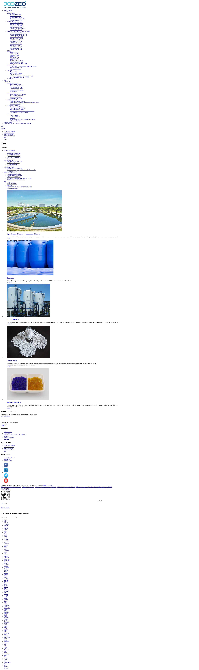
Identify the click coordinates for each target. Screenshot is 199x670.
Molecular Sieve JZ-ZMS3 (16, 23)
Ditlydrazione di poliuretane (17, 85)
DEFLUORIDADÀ (15, 116)
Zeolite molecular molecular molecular (66, 487)
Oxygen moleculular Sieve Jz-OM (18, 34)
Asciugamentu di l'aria (12, 83)
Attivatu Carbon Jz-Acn (16, 67)
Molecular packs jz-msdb (16, 49)
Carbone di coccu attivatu (28, 487)
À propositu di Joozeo (9, 123)
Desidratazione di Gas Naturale (17, 108)
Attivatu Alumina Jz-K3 (16, 17)
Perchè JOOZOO (8, 10)
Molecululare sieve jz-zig (16, 46)
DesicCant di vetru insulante (17, 90)
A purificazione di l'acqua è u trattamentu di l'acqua (22, 119)
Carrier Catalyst (14, 115)
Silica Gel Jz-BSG (14, 53)
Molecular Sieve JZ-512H (16, 37)
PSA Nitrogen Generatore (16, 95)
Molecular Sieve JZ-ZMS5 (16, 25)
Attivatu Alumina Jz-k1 (15, 14)
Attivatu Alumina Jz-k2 (15, 16)
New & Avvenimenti (20, 123)
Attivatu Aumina (11, 13)
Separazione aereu (11, 92)
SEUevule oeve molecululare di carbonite (11, 487)
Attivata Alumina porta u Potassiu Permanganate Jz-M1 (23, 66)
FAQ (5, 80)
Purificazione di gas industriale (17, 101)
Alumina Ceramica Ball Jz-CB (17, 18)
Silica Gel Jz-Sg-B (14, 58)
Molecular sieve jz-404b (16, 48)
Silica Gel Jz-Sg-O (14, 59)
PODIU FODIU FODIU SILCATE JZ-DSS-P (21, 76)
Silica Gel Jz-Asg (14, 52)
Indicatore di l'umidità (15, 120)
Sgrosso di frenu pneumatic (16, 88)
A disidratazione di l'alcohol (17, 109)
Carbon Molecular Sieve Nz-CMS (18, 35)
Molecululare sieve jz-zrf (16, 41)
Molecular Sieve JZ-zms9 (16, 27)
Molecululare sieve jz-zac (16, 44)
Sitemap (51, 485)
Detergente (9, 70)
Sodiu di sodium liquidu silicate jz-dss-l (19, 77)
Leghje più (9, 238)
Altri (8, 113)
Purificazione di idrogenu (16, 98)
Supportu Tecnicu (8, 122)
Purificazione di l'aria (12, 99)
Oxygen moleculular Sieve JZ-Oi (18, 32)
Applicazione (7, 81)
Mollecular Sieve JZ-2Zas (16, 38)
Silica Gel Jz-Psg (14, 56)
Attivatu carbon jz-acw (15, 69)
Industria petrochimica (12, 105)
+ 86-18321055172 (5, 489)
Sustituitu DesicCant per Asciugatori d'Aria (45, 487)
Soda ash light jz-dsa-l (15, 74)
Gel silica (9, 51)
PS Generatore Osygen (15, 97)
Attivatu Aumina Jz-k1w (16, 20)
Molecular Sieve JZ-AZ (16, 30)
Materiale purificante (12, 65)
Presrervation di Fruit (15, 104)
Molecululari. (10, 21)
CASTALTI (10, 79)
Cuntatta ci (28, 123)
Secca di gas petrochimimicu (17, 106)
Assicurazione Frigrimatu (16, 87)
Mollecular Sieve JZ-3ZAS (16, 39)
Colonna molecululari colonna (83, 487)
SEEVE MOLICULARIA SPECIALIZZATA (18, 31)
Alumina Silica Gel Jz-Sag (16, 60)
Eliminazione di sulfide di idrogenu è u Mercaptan (22, 111)
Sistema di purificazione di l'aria (18, 94)
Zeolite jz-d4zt (13, 72)
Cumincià (3, 425)
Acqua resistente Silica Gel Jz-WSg (18, 63)
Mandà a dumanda (5, 416)
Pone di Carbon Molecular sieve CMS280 (101, 487)
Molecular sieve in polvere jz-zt (17, 28)
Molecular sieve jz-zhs (15, 45)
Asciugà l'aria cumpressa (16, 84)
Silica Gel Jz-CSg (14, 55)
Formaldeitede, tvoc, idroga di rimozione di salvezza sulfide (24, 102)
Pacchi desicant (13, 91)
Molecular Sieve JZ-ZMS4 (16, 24)
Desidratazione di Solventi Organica (19, 112)
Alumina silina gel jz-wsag (16, 62)
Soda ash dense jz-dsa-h (16, 73)
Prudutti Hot (45, 485)
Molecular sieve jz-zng (15, 42)
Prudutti (6, 11)
